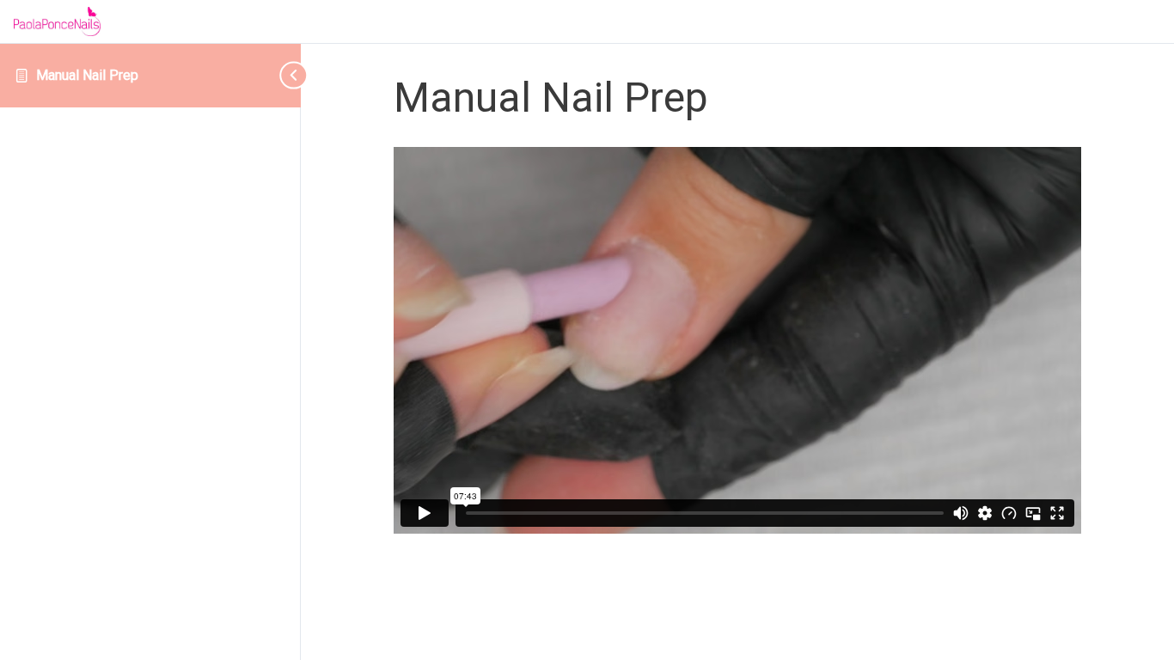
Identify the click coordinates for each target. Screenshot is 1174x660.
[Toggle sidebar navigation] (275, 75)
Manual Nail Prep (87, 75)
